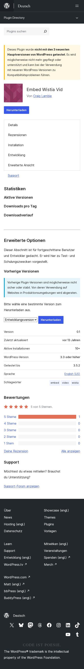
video (65, 382)
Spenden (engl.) (57, 557)
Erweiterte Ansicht (21, 165)
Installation (16, 145)
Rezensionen (17, 135)
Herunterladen (16, 110)
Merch (50, 564)
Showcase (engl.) (56, 510)
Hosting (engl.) (14, 524)
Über (7, 510)
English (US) (72, 373)
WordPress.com (17, 577)
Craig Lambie (42, 96)
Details (13, 125)
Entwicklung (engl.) (17, 557)
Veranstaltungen (55, 551)
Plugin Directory (14, 17)
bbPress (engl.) (17, 591)
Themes (49, 517)
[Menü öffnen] (77, 6)
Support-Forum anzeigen (21, 486)
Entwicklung (16, 155)
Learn (8, 544)
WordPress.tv (15, 564)
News (8, 517)
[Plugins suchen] (45, 31)
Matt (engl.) (14, 584)
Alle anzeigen (70, 451)
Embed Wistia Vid (45, 89)
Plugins (49, 524)
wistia (75, 382)
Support (13, 175)
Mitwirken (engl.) (56, 544)
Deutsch (19, 616)
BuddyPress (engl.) (19, 598)
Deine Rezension (16, 451)
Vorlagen (50, 531)
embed (55, 382)
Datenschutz (13, 531)
